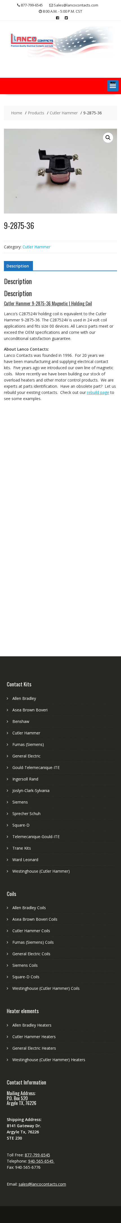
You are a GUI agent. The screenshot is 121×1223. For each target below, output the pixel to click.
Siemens (20, 802)
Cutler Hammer (36, 246)
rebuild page (98, 392)
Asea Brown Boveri (30, 710)
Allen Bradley (24, 698)
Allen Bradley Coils (29, 907)
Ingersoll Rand (25, 779)
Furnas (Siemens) (28, 744)
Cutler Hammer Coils (31, 930)
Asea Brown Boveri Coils (34, 919)
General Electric (26, 756)
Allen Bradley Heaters (31, 1025)
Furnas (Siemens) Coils (33, 942)
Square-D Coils (25, 976)
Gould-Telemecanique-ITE (36, 767)
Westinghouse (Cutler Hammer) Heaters (48, 1059)
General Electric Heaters (34, 1048)
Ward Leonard (25, 859)
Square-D (21, 825)
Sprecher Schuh (26, 813)
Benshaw (20, 721)
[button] (112, 85)
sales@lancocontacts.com (42, 1184)
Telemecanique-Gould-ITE (36, 836)
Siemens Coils (25, 965)
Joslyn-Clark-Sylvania (31, 790)
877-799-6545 (37, 1155)
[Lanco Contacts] (61, 55)
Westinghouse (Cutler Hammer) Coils (46, 988)
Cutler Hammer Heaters (34, 1036)
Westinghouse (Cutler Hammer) (41, 871)
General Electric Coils (31, 953)
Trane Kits (21, 848)
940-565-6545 (41, 1161)
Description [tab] (17, 266)
